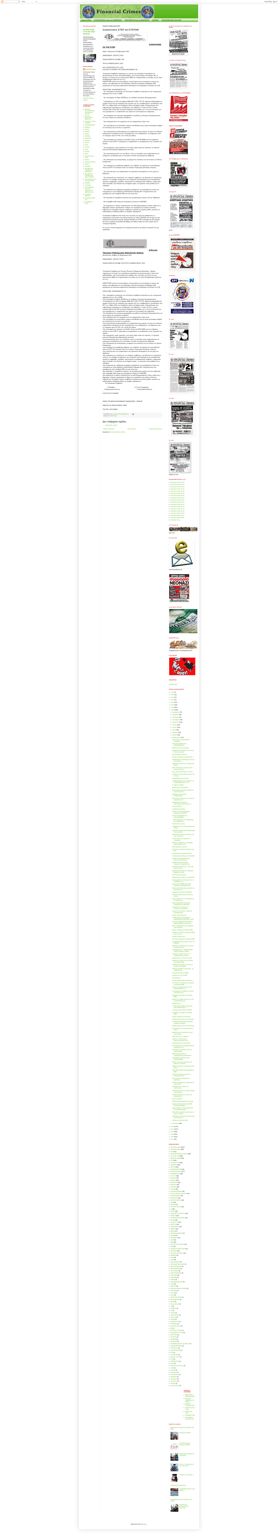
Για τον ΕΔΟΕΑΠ (177, 806)
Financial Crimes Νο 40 (177, 509)
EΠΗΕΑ (172, 1204)
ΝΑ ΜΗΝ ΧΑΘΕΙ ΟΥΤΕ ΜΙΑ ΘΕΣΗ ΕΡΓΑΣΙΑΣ (89, 32)
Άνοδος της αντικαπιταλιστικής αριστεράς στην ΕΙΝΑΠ (181, 812)
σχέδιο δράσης (174, 1385)
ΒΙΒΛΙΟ (172, 1231)
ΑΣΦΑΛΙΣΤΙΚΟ (174, 1226)
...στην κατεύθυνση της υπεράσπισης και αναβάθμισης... (183, 820)
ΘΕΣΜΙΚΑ (173, 1255)
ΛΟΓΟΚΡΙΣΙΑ (174, 1354)
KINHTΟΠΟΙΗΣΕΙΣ (175, 1266)
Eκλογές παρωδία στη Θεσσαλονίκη (182, 757)
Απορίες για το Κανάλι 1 (186, 1475)
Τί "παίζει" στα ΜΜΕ (178, 785)
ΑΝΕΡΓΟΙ (173, 1224)
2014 (172, 707)
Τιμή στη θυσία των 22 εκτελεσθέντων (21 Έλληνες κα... (183, 899)
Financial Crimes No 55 (177, 484)
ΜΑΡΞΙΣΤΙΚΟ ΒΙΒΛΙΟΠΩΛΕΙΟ (189, 1395)
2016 (172, 702)
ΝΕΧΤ (172, 1257)
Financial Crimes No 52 (177, 489)
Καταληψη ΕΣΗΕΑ (90, 162)
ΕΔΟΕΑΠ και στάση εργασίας (180, 748)
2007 (172, 1139)
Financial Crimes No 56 (177, 482)
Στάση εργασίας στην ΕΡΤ (179, 847)
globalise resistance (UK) (189, 1404)
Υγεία (172, 1368)
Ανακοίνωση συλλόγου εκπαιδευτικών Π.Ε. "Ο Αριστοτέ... (183, 835)
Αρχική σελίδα (86, 20)
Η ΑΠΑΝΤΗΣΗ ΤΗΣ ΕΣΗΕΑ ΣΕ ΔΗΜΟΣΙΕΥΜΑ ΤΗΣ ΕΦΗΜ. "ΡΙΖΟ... (183, 918)
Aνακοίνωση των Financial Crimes (182, 958)
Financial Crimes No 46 (177, 500)
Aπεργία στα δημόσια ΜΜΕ (180, 1120)
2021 (172, 692)
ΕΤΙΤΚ (86, 153)
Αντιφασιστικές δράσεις (179, 809)
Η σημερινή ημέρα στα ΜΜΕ (180, 973)
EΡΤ (171, 1151)
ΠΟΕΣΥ (87, 164)
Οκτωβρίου (175, 717)
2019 (172, 697)
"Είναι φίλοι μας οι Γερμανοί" (180, 1036)
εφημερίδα (173, 1376)
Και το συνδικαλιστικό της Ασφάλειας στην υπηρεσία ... (182, 926)
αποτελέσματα (174, 1374)
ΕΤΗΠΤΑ (87, 147)
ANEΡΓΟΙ (173, 1286)
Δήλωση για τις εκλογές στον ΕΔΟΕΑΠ (183, 877)
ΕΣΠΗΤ (87, 142)
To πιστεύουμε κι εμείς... (179, 824)
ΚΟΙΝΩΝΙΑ (173, 1277)
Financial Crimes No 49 (177, 493)
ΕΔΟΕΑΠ (87, 127)
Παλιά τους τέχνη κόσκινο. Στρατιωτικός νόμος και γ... (180, 1039)
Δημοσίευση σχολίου (111, 425)
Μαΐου (174, 730)
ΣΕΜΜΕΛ (87, 183)
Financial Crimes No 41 (177, 506)
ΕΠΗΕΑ (87, 129)
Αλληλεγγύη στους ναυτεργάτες (181, 1043)
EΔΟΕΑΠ (173, 1180)
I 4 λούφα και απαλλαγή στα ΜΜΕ (182, 1010)
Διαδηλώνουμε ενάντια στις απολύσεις (183, 1026)
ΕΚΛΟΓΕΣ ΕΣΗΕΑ (175, 1200)
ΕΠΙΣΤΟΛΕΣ (174, 1182)
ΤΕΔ (171, 1202)
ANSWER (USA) (190, 1415)
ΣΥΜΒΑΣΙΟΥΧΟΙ (175, 1174)
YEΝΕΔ (172, 1279)
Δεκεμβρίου (175, 712)
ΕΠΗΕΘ (87, 131)
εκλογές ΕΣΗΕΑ (175, 1262)
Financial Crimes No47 (177, 498)
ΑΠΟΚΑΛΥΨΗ (174, 1321)
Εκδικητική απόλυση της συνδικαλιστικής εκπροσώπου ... (182, 1054)
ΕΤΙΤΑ (86, 149)
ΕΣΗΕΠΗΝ (88, 138)
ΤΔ (171, 1306)
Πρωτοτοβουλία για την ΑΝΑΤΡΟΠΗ (90, 179)
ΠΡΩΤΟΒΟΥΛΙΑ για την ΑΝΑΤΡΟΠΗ (137, 20)
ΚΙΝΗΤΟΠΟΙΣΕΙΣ (175, 1350)
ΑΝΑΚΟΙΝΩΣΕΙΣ (175, 1268)
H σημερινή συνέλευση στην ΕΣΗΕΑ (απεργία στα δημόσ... (182, 1022)
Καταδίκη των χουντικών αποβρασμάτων (179, 794)
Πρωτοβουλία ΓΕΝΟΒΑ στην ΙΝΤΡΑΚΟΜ (89, 170)
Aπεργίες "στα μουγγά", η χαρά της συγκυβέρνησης (182, 911)
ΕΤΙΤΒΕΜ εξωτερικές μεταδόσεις (179, 1343)
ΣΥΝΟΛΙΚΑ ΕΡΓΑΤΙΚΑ (176, 1253)
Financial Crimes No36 (177, 517)
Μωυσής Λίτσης (175, 1357)
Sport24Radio (174, 1315)
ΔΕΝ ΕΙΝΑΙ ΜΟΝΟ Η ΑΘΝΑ (178, 1288)
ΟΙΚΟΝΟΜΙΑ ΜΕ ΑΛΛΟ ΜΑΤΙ (172, 20)
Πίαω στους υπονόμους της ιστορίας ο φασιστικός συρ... (183, 799)
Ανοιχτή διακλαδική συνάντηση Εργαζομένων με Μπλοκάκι (181, 903)
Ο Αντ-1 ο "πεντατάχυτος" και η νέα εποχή (186, 1465)
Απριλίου (175, 732)
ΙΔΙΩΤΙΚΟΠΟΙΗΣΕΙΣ (176, 1346)
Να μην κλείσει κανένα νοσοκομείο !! (182, 980)
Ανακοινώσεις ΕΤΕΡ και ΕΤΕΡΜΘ (182, 892)
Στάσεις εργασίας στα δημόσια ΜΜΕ (182, 930)
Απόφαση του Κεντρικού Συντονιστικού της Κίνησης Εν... (183, 1116)
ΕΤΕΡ (86, 145)
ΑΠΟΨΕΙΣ (173, 1187)
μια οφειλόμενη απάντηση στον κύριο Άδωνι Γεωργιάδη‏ (183, 751)
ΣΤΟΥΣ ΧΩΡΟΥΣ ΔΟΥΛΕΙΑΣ (178, 1193)
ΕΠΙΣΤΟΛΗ (173, 1335)
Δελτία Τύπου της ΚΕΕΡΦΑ (180, 787)
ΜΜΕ (172, 1242)
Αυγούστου (175, 722)
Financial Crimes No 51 (177, 491)
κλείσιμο (172, 1383)
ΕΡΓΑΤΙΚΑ (173, 1337)
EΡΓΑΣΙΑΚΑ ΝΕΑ (112, 415)
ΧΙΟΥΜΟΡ (173, 1290)
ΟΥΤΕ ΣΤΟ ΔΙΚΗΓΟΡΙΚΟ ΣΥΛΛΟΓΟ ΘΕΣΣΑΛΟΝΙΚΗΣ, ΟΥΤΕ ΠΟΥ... (182, 922)
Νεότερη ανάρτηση (108, 429)
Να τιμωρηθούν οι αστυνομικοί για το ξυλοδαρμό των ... (183, 880)
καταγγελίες (173, 1381)
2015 (172, 705)
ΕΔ (171, 1328)
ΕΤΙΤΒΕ (87, 151)
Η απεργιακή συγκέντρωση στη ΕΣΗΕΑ (183, 856)
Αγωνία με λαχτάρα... (185, 1432)
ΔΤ (171, 1209)
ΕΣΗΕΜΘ (87, 136)
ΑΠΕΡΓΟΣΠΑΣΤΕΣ (176, 1297)
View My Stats (173, 684)
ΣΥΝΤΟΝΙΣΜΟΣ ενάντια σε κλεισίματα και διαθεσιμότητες (89, 190)
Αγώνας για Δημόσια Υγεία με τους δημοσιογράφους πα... (182, 987)
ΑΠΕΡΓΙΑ (173, 1215)
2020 (172, 694)
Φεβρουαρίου (176, 737)
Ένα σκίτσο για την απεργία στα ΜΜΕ (184, 1443)
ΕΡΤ (171, 1160)
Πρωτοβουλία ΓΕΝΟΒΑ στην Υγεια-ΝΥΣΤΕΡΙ (89, 175)
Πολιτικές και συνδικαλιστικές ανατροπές (184, 1506)
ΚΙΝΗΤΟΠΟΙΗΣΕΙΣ (175, 1171)
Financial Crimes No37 (177, 515)
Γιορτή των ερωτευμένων (179, 915)
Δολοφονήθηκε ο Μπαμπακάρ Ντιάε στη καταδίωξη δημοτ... (182, 1108)
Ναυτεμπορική (174, 1304)
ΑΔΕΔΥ (172, 1319)
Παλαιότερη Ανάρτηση (155, 429)
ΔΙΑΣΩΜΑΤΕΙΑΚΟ (90, 125)
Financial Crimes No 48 (177, 495)
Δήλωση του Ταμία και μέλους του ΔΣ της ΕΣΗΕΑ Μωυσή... (183, 1000)
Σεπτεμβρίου (176, 720)
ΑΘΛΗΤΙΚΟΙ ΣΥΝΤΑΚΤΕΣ (177, 1213)
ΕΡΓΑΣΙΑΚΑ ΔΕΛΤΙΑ (176, 1233)
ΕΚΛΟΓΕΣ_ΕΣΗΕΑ (176, 1330)
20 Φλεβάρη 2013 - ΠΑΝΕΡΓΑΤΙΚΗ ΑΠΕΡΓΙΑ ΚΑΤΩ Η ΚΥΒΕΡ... (182, 950)
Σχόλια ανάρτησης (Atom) (117, 432)
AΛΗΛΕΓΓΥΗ (174, 1222)
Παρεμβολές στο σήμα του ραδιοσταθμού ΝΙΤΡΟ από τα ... (182, 803)
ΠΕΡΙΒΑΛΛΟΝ (174, 1361)
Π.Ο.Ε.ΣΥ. (173, 1176)
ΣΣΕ (171, 1246)
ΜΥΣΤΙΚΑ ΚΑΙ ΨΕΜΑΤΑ (177, 1244)
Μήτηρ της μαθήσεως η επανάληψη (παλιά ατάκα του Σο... (182, 843)
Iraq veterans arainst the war (189, 1418)
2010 (172, 1131)
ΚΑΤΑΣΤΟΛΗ (174, 1348)
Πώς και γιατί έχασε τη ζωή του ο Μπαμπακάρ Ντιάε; (181, 1075)
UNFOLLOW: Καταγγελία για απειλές (182, 1101)
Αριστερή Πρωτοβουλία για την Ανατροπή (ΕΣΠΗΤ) (90, 111)
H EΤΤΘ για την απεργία (179, 875)
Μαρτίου (175, 735)
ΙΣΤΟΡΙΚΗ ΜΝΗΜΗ (176, 1191)
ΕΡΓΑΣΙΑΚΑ (173, 1237)
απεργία (172, 1370)
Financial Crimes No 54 (177, 487)
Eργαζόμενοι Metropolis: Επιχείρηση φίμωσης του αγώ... (182, 871)
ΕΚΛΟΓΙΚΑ (173, 1251)
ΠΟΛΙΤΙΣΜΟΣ (174, 1271)
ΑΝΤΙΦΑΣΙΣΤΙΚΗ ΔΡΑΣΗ (177, 1264)
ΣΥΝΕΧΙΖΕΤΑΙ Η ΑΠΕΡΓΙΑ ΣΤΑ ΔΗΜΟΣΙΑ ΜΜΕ (181, 1058)
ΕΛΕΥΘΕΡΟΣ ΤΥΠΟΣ (176, 1332)
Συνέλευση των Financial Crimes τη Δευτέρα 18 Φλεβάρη (182, 965)
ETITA (172, 1295)
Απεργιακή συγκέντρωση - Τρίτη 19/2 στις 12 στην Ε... (183, 867)
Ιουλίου (174, 725)
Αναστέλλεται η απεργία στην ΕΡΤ (182, 853)
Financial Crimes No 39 (177, 511)
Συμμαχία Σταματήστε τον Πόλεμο (189, 1400)
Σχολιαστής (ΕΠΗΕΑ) (88, 195)
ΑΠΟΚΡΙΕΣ (173, 1324)
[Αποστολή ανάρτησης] (132, 414)
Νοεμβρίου (175, 714)
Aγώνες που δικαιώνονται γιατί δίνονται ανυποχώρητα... (181, 859)
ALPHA (172, 1293)
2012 (172, 1126)
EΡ (171, 1310)
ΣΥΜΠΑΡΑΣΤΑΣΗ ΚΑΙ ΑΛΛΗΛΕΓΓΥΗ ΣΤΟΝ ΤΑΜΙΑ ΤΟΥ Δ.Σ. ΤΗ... (183, 781)
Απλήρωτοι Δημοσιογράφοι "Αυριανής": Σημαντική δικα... (181, 863)
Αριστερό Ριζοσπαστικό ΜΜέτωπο (89, 117)
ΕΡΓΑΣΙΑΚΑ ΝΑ (175, 1299)
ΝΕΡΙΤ (172, 1301)
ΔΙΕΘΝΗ (172, 1229)
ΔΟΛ (171, 1240)
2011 (172, 1129)
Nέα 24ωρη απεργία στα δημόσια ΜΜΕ (183, 939)
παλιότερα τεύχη (175, 520)
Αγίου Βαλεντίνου (175, 1326)
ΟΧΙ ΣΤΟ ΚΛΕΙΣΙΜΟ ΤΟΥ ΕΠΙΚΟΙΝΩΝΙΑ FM (179, 744)
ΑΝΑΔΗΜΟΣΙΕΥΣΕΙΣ (176, 1282)
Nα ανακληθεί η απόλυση (179, 754)
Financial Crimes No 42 (177, 504)
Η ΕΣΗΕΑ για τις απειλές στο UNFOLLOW (180, 1087)
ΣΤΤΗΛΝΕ (88, 185)
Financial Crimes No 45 (177, 502)
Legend (172, 1312)
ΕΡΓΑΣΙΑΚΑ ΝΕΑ (175, 1147)
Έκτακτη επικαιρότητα (178, 936)
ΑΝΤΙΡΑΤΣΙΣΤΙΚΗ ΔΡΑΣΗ (177, 1218)
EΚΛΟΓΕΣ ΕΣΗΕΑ (175, 1207)
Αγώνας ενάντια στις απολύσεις (181, 1016)
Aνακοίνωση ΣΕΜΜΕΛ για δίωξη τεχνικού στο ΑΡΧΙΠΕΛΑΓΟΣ (181, 884)
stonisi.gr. (173, 1317)
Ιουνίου (174, 727)
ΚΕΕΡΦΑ (155, 20)
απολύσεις (173, 1372)
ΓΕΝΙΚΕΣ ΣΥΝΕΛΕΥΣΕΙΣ (177, 1249)
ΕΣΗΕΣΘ (87, 140)
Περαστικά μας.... (177, 1003)
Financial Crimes (90, 69)
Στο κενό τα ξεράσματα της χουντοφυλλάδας (179, 816)
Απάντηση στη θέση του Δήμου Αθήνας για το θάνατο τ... (183, 1091)
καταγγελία (173, 1379)
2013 (172, 710)
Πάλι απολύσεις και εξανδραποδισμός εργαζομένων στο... (183, 1046)
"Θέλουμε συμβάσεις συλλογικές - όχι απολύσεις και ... (183, 969)
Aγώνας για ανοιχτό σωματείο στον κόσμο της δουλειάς (182, 1062)
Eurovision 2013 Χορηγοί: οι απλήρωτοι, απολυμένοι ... (180, 907)
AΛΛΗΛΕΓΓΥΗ (174, 1156)
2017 (172, 700)
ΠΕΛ (171, 1359)
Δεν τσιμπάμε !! (176, 978)
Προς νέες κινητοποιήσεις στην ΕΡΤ (182, 772)
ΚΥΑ (171, 1352)
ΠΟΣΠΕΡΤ (88, 166)
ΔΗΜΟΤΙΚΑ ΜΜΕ (175, 1158)
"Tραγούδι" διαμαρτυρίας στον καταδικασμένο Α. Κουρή (181, 954)
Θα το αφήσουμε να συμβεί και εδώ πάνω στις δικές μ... (182, 768)
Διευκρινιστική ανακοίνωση (178, 1485)
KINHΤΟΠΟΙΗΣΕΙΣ (175, 1273)
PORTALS (173, 1184)
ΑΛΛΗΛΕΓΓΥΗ (174, 1162)
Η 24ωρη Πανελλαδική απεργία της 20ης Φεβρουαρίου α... (182, 1006)
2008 (172, 1136)
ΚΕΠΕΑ (87, 160)
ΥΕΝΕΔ (172, 1235)
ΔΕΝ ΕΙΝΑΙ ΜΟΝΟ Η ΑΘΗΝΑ (178, 1154)
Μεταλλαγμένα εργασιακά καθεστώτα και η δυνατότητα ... (182, 790)
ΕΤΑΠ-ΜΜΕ (173, 1275)
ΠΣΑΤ (172, 1363)
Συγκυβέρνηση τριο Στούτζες (180, 778)
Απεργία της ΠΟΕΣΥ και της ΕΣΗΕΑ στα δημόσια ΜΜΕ (182, 961)
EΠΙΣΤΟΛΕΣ (174, 1198)
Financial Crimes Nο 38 (177, 513)
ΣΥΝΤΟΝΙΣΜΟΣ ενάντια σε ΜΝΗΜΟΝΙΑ (108, 20)
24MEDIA (173, 1308)
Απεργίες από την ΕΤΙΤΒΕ (179, 975)
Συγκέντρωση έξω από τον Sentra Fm (183, 1019)
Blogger (144, 1524)
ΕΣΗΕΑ (87, 134)
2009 (172, 1134)
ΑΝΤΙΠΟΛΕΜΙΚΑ (175, 1195)
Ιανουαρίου (175, 1123)
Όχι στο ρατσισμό (177, 1099)
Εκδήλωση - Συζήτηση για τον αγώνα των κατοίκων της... (183, 946)
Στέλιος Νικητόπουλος (176, 1365)
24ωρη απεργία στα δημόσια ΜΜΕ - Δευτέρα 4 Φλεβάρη (182, 1104)
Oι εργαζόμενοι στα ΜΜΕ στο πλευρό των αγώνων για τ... (183, 991)
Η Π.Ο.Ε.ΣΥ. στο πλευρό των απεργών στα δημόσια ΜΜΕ (183, 983)
